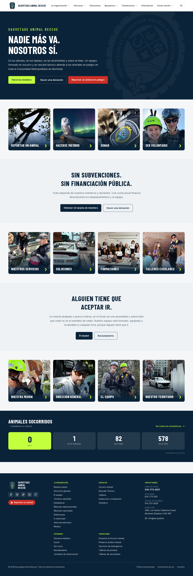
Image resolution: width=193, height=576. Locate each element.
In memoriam (59, 518)
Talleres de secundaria (109, 554)
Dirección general (62, 491)
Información (147, 5)
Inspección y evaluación (110, 499)
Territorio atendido (62, 499)
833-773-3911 (151, 496)
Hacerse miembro (22, 79)
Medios (57, 526)
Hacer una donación (51, 79)
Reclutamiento (106, 335)
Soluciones (95, 5)
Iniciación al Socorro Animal (111, 538)
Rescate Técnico (107, 491)
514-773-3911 (152, 489)
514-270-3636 (151, 503)
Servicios (78, 5)
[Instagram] (17, 494)
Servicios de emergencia (110, 546)
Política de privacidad (146, 567)
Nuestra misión (60, 487)
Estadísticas (59, 503)
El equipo (84, 335)
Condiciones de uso (165, 567)
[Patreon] (35, 494)
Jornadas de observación (66, 554)
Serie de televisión (62, 522)
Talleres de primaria (108, 550)
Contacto (181, 567)
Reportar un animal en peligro (88, 79)
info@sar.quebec (156, 518)
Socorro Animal (106, 487)
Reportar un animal (23, 502)
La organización (59, 5)
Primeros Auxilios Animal (110, 542)
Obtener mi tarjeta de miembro (81, 207)
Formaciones (128, 5)
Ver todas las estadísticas (168, 426)
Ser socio (58, 546)
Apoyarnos (110, 5)
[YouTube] (29, 494)
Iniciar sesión (163, 5)
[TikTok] (23, 494)
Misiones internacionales (65, 507)
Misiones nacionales (63, 510)
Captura (102, 495)
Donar (56, 542)
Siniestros (103, 503)
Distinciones (59, 514)
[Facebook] (10, 494)
